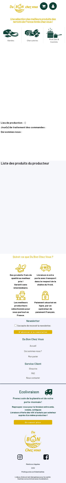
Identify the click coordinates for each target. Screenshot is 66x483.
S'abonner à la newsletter (33, 332)
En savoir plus (33, 422)
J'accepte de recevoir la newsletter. (34, 325)
